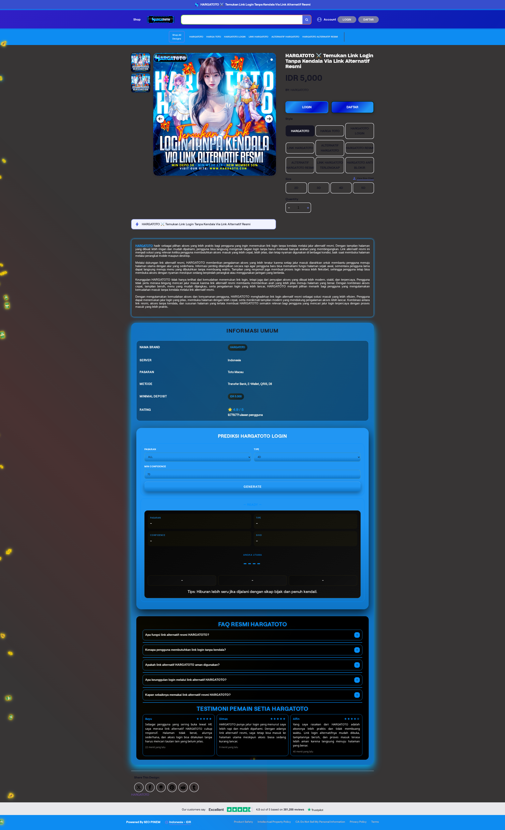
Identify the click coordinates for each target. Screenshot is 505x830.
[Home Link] (161, 19)
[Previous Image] (160, 118)
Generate (253, 486)
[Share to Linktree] (161, 787)
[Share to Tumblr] (194, 787)
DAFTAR (368, 19)
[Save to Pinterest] (172, 787)
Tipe (256, 449)
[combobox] (242, 19)
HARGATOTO (144, 245)
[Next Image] (269, 118)
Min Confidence (155, 466)
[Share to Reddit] (183, 787)
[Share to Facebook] (150, 787)
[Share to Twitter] (139, 787)
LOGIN (347, 19)
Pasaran (150, 449)
